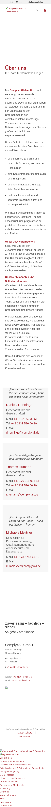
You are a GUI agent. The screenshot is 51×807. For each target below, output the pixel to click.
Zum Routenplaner (18, 667)
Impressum (25, 736)
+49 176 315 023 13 (26, 480)
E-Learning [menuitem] (5, 788)
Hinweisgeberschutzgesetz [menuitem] (12, 778)
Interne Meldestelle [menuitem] (9, 781)
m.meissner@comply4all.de (23, 566)
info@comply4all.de (20, 680)
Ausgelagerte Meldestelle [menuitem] (12, 785)
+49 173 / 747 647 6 (26, 556)
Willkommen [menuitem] (6, 757)
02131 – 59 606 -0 (16, 2)
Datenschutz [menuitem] (6, 805)
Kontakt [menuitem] (3, 798)
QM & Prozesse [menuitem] (7, 774)
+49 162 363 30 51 (25, 418)
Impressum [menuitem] (5, 802)
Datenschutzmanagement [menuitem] (12, 761)
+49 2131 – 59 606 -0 (22, 677)
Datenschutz (24, 732)
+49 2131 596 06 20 (24, 485)
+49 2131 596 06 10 (24, 423)
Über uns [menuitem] (4, 791)
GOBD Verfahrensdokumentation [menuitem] (15, 764)
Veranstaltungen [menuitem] (8, 795)
